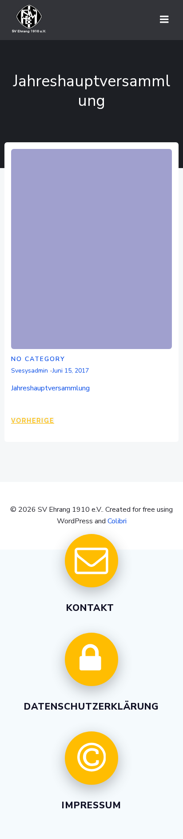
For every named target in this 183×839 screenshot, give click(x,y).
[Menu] (164, 19)
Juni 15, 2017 (70, 370)
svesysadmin (29, 370)
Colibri (117, 521)
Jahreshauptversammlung (50, 388)
